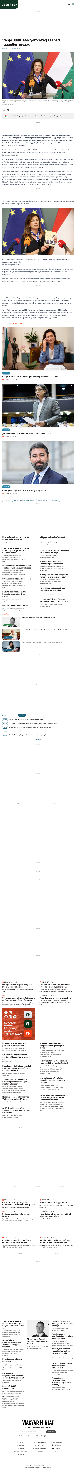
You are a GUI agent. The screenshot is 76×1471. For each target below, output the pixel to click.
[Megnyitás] (73, 4)
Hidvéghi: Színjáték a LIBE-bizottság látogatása (24, 490)
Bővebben (38, 739)
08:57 (5, 731)
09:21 (5, 723)
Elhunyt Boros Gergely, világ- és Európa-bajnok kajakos (38, 617)
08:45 (5, 735)
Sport (8, 625)
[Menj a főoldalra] (9, 5)
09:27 (5, 719)
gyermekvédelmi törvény (27, 500)
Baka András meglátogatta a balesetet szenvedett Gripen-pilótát (28, 735)
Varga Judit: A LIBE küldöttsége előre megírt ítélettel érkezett (30, 377)
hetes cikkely (41, 500)
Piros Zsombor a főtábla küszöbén (19, 731)
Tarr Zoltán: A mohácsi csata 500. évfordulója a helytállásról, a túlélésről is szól (46, 630)
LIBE (15, 500)
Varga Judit (7, 500)
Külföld (6, 373)
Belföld (8, 637)
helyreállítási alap (53, 500)
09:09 (5, 727)
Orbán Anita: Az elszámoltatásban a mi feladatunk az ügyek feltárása (42, 642)
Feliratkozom (51, 1431)
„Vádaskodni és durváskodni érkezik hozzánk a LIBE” (26, 434)
